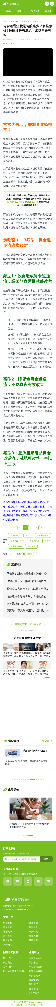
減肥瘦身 (33, 927)
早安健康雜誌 (35, 971)
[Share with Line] (24, 554)
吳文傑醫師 (15, 535)
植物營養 (33, 940)
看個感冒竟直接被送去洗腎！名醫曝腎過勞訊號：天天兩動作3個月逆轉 (28, 589)
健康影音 (25, 21)
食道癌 (47, 541)
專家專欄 (33, 935)
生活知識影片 (43, 535)
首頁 (5, 21)
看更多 (45, 740)
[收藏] (10, 554)
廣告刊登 (7, 966)
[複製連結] (35, 554)
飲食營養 (7, 927)
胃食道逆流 (34, 541)
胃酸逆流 (31, 546)
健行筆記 (33, 988)
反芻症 (28, 535)
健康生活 (33, 922)
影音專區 (14, 21)
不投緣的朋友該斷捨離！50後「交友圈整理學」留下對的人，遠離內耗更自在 (28, 574)
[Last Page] (41, 527)
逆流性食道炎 (16, 546)
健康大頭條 (37, 21)
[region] (28, 200)
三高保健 (33, 931)
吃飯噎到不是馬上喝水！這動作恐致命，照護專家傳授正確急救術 (28, 597)
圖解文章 (7, 940)
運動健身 (7, 931)
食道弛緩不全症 (17, 541)
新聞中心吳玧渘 (10, 39)
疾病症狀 (7, 922)
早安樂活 (7, 944)
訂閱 (46, 859)
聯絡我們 (7, 962)
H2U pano (34, 979)
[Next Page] (36, 527)
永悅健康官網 (35, 958)
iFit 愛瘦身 (34, 993)
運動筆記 (33, 984)
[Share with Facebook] (29, 554)
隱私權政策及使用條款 (14, 971)
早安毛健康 (34, 975)
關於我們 (7, 958)
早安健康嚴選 (35, 966)
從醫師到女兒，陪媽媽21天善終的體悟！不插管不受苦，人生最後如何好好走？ (28, 582)
